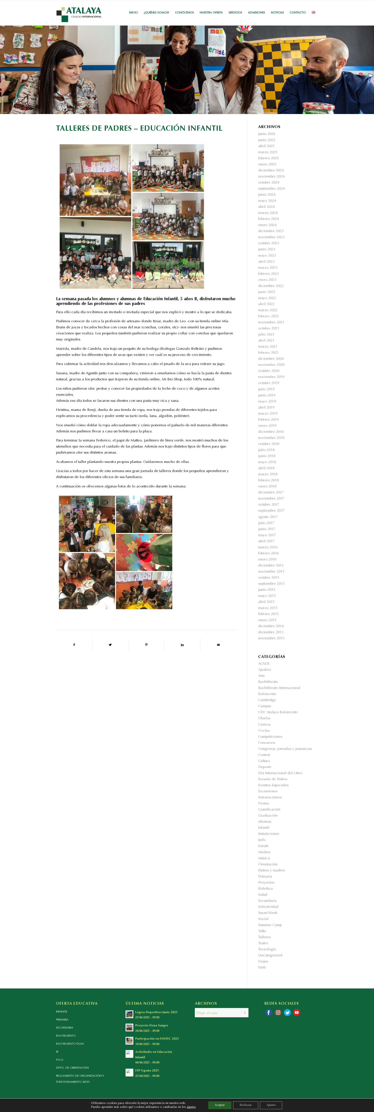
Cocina (264, 731)
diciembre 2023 (271, 231)
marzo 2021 (267, 347)
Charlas (264, 718)
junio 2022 (266, 292)
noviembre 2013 (271, 638)
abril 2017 (266, 541)
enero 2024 (267, 225)
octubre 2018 (268, 444)
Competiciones (270, 737)
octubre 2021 (268, 329)
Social (263, 919)
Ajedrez (264, 670)
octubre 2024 (268, 183)
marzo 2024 (267, 213)
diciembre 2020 (271, 359)
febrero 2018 (268, 480)
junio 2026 (266, 134)
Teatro (263, 943)
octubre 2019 (268, 383)
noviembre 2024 (271, 177)
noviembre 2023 (271, 237)
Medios (264, 852)
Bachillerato (268, 682)
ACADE (264, 664)
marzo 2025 (267, 152)
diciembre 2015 (271, 566)
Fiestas (263, 804)
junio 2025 (266, 140)
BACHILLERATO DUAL (70, 1043)
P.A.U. (60, 1059)
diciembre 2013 (271, 632)
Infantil (263, 828)
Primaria (265, 877)
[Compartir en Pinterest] (146, 644)
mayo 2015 (267, 596)
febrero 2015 (268, 614)
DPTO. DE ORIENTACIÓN (72, 1067)
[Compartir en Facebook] (74, 644)
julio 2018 (266, 450)
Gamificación (269, 810)
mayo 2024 (267, 201)
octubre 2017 (268, 505)
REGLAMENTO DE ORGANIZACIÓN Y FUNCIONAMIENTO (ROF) (80, 1079)
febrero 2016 (268, 553)
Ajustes (271, 1105)
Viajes (263, 962)
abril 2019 (266, 408)
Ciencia (264, 725)
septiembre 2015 (271, 584)
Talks (262, 931)
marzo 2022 (267, 310)
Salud (262, 895)
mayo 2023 (267, 256)
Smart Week (267, 913)
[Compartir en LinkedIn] (182, 644)
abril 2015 (266, 602)
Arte (261, 676)
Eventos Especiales (273, 785)
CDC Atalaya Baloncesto (278, 712)
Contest (264, 755)
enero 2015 (267, 620)
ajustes (191, 1107)
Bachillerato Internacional (279, 688)
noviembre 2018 (271, 438)
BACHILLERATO (66, 1035)
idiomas (264, 822)
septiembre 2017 (271, 511)
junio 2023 (266, 249)
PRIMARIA (62, 1019)
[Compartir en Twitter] (110, 644)
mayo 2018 (267, 462)
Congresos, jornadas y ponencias (285, 749)
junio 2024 (266, 195)
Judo (262, 840)
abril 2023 (266, 262)
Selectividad (268, 907)
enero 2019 (267, 426)
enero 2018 (267, 486)
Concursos (266, 743)
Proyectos (266, 883)
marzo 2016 (267, 547)
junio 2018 (266, 456)
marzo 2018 (267, 474)
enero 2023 (267, 280)
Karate (263, 846)
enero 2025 (267, 164)
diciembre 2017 (271, 493)
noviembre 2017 (271, 499)
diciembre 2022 (271, 286)
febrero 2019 (268, 420)
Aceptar (220, 1105)
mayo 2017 (267, 535)
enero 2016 (267, 560)
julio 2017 (266, 523)
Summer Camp (270, 925)
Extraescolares (270, 797)
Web (262, 968)
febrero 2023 (268, 274)
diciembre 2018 (271, 432)
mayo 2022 (267, 298)
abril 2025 (266, 146)
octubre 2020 (268, 371)
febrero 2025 (268, 158)
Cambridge (267, 700)
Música (264, 858)
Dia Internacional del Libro (280, 773)
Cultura (264, 761)
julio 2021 (266, 335)
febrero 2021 (268, 353)
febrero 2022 (268, 316)
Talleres (264, 937)
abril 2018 (266, 468)
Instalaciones (268, 834)
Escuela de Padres (272, 779)
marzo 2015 (267, 608)
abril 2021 (266, 341)
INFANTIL (62, 1011)
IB (57, 1051)
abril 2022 (266, 304)
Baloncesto (267, 694)
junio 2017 (266, 529)
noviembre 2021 (271, 322)
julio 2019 (266, 389)
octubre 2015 (268, 578)
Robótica (265, 889)
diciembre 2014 (271, 626)
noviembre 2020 (271, 365)
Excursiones (267, 791)
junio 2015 (266, 590)
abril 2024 (266, 207)
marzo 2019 (267, 414)
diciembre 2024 (271, 171)
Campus (264, 706)
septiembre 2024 (271, 189)
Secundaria (267, 901)
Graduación (267, 816)
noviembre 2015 (271, 572)
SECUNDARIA (64, 1027)
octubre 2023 (268, 243)
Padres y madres (271, 871)
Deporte (264, 767)
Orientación (267, 864)
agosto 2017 (268, 517)
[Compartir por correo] (219, 644)
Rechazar (246, 1105)
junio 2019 (266, 395)
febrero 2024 (268, 219)
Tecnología (267, 949)
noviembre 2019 (271, 377)
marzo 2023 (267, 268)
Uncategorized (270, 955)
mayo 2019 (267, 402)
